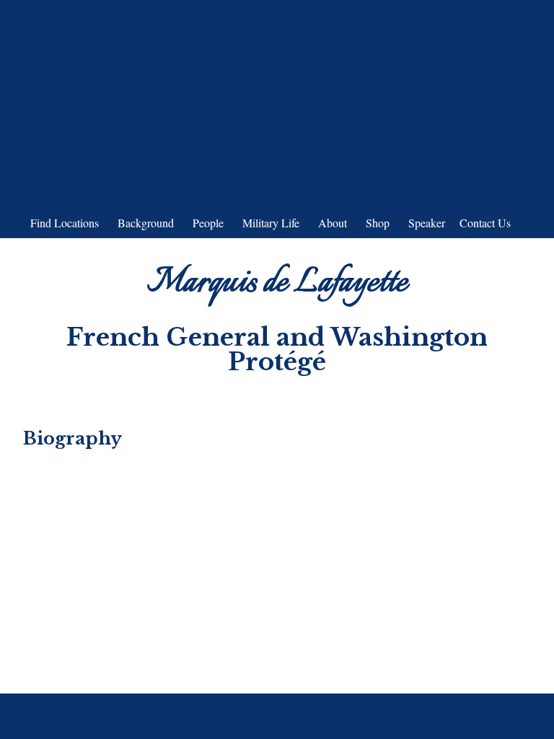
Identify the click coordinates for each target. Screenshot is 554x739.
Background (146, 222)
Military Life (270, 222)
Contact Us (485, 222)
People (208, 222)
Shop (378, 222)
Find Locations (64, 222)
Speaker (426, 222)
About (332, 222)
